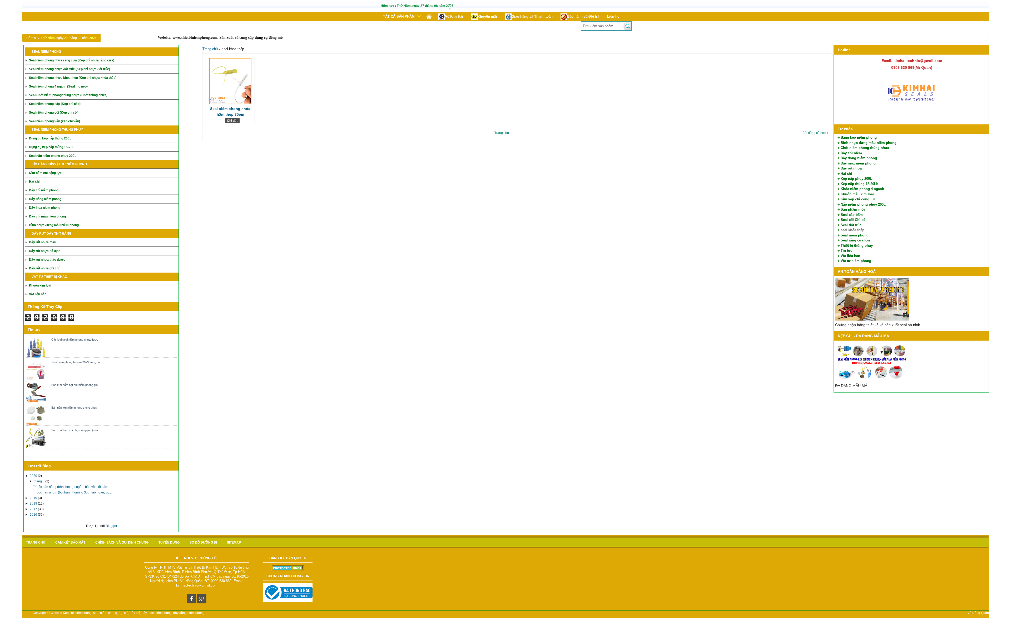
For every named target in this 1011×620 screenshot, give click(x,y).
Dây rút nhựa (851, 168)
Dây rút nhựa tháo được (47, 259)
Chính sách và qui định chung (121, 542)
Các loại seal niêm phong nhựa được (74, 339)
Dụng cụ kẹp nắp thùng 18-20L (51, 147)
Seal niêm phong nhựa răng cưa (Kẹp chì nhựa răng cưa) (71, 60)
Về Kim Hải (454, 16)
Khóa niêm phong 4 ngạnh (862, 189)
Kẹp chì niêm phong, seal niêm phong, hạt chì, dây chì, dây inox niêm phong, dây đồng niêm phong (134, 613)
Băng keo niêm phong (859, 137)
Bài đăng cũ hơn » (815, 133)
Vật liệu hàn (37, 294)
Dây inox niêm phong (44, 208)
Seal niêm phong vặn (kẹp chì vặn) (54, 121)
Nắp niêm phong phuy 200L (863, 204)
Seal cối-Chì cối (853, 220)
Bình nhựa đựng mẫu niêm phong (54, 225)
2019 (34, 498)
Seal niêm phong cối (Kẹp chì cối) (53, 112)
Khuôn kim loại (40, 285)
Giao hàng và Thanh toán (532, 16)
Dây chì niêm (851, 153)
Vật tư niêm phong (856, 261)
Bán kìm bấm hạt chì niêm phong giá (74, 384)
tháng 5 (39, 481)
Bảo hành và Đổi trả (583, 16)
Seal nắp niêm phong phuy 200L (52, 156)
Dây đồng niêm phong (45, 199)
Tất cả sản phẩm (399, 16)
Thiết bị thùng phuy (857, 246)
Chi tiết (232, 121)
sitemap (234, 542)
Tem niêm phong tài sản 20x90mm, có (75, 362)
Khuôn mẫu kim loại (857, 194)
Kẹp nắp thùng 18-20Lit (859, 184)
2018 (34, 503)
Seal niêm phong (855, 235)
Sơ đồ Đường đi (203, 542)
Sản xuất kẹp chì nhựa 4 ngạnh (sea (74, 430)
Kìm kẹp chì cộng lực (858, 199)
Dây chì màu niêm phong (47, 216)
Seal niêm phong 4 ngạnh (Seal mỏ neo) (58, 86)
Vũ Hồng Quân (978, 613)
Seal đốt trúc (851, 225)
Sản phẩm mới (853, 209)
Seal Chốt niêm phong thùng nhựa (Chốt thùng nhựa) (68, 95)
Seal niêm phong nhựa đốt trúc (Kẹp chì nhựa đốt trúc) (69, 69)
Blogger (111, 526)
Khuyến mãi (487, 16)
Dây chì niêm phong (43, 190)
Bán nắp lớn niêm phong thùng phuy (74, 407)
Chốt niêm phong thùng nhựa (865, 148)
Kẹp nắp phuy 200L (856, 179)
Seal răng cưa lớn (855, 240)
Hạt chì (34, 181)
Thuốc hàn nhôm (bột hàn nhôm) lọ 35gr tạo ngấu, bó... (72, 492)
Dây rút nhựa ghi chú (44, 268)
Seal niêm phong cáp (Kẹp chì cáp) (55, 104)
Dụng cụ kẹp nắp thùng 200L (50, 138)
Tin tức (846, 251)
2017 (34, 509)
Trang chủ (210, 49)
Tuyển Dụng (169, 542)
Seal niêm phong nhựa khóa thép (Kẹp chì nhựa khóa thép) (72, 78)
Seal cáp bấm (852, 215)
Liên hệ (613, 16)
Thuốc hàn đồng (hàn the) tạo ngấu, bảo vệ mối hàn (70, 487)
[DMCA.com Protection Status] (288, 570)
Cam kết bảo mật (70, 542)
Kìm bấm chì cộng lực (45, 173)
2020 (34, 476)
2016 (34, 514)
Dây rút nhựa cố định (44, 251)
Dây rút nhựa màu (42, 242)
